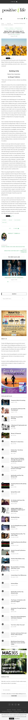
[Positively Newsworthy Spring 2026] (5, 485)
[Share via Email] (18, 228)
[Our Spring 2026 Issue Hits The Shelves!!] (5, 502)
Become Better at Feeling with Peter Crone (18, 567)
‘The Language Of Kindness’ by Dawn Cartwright (18, 468)
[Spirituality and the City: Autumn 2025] (5, 594)
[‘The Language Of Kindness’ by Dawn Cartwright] (5, 469)
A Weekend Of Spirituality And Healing (19, 426)
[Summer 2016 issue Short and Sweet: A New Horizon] (5, 635)
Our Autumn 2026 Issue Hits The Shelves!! (18, 409)
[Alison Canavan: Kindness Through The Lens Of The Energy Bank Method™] (5, 460)
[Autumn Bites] (5, 585)
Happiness (4, 220)
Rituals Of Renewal (16, 433)
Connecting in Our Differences (18, 575)
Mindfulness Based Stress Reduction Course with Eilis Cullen (18, 643)
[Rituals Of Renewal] (5, 435)
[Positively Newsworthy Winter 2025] (5, 544)
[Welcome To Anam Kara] (5, 444)
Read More (17, 718)
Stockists (14, 709)
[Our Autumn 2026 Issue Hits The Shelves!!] (5, 410)
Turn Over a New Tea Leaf (18, 624)
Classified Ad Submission (7, 711)
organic (10, 220)
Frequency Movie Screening (14, 277)
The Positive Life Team (14, 713)
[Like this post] (11, 228)
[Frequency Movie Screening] (14, 268)
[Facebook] (17, 19)
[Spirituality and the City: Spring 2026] (5, 477)
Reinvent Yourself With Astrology (17, 417)
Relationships (17, 220)
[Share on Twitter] (15, 228)
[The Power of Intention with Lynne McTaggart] (5, 602)
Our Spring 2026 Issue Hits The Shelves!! (18, 501)
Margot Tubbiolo (16, 34)
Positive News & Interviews (10, 29)
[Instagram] (14, 1)
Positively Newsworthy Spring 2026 (18, 484)
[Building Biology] (5, 519)
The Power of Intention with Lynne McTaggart (18, 600)
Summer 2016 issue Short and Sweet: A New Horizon (18, 633)
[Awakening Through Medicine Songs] (5, 610)
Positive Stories (19, 29)
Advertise (19, 709)
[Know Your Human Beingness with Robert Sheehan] (5, 618)
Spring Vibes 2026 (15, 492)
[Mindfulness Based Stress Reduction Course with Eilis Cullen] (5, 643)
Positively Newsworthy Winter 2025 (18, 543)
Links (25, 711)
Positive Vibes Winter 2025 (18, 558)
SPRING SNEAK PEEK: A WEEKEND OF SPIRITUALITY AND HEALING (18, 510)
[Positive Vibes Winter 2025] (5, 560)
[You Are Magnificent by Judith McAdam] (5, 527)
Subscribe (9, 709)
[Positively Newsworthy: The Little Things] (5, 536)
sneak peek (4, 222)
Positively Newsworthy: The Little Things (18, 534)
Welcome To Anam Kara (17, 441)
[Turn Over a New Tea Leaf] (5, 627)
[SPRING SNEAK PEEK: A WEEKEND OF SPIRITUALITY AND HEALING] (5, 510)
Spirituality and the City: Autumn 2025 (17, 592)
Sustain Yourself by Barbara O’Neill (18, 551)
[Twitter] (12, 704)
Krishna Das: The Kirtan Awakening (17, 450)
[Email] (16, 1)
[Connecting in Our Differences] (5, 577)
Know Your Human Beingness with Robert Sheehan (18, 617)
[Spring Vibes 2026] (5, 494)
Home (2, 23)
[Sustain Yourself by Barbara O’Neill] (5, 552)
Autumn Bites (14, 583)
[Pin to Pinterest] (16, 228)
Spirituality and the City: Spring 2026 (17, 476)
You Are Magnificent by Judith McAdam (18, 526)
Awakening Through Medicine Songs (18, 609)
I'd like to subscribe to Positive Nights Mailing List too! (14, 693)
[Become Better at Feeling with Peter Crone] (5, 569)
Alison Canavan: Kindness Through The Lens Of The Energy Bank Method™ (17, 460)
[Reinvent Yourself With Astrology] (5, 419)
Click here (11, 356)
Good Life (9, 23)
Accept (11, 718)
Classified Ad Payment (18, 711)
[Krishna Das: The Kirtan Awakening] (5, 452)
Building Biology (15, 517)
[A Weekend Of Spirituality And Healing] (5, 427)
